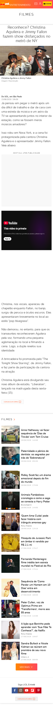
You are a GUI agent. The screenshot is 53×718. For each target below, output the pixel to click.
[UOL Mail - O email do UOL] (36, 3)
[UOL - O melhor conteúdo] (5, 4)
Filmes (26, 14)
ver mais (25, 667)
